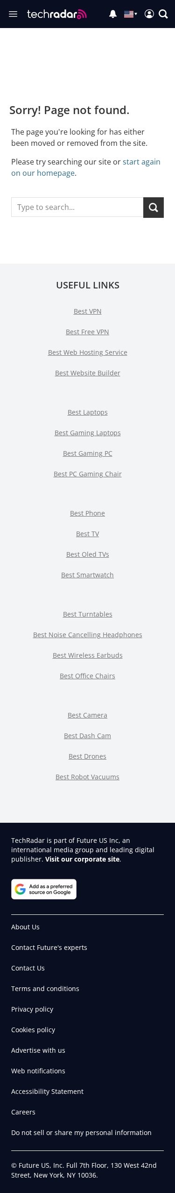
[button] (163, 14)
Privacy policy (32, 1009)
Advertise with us (38, 1050)
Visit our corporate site (82, 859)
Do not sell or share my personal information (81, 1132)
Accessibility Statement (47, 1091)
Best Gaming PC (87, 453)
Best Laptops (88, 412)
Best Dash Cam (87, 735)
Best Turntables (87, 614)
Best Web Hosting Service (87, 352)
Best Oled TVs (87, 554)
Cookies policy (33, 1029)
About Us (25, 926)
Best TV (87, 533)
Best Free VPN (87, 331)
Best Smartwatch (87, 574)
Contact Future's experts (49, 947)
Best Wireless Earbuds (88, 655)
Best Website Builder (87, 372)
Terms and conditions (45, 988)
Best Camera (87, 715)
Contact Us (28, 967)
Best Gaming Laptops (88, 432)
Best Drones (87, 756)
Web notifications (38, 1070)
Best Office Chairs (87, 675)
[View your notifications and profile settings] (113, 14)
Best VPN (88, 311)
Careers (23, 1111)
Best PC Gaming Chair (88, 473)
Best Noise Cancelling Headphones (87, 634)
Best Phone (87, 513)
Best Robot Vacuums (87, 776)
